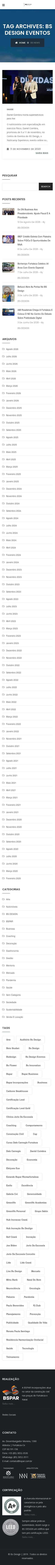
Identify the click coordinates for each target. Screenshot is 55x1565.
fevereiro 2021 (13, 804)
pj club (37, 1305)
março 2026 (12, 385)
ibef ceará (11, 1236)
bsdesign (11, 1056)
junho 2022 (12, 694)
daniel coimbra (38, 1151)
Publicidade (12, 1322)
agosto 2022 (12, 679)
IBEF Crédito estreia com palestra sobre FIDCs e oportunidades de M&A (34, 240)
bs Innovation (33, 1065)
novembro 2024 (14, 496)
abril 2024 (11, 547)
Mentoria (10, 965)
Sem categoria (13, 994)
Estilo (9, 1185)
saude (10, 109)
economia (32, 1159)
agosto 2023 (12, 598)
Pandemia (11, 980)
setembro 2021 (13, 753)
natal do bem (34, 1279)
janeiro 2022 (12, 731)
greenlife (11, 1202)
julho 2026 (11, 356)
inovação (31, 1236)
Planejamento (13, 1314)
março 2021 (12, 797)
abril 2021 (11, 790)
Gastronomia (12, 950)
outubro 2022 (13, 665)
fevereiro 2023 (13, 635)
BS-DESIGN (23, 227)
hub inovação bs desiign (19, 1228)
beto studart (12, 1048)
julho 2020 (11, 856)
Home (21, 42)
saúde (9, 1348)
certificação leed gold (18, 1108)
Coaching (10, 936)
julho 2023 (11, 606)
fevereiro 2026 (13, 393)
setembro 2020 (13, 841)
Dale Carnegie (13, 1151)
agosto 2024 (12, 518)
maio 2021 (11, 782)
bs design (34, 1048)
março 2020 (12, 870)
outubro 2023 (13, 584)
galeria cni (12, 1193)
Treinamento (12, 1356)
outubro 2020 (13, 834)
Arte (8, 899)
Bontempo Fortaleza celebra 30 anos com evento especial (33, 265)
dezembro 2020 (14, 819)
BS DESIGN (12, 914)
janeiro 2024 (12, 562)
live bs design (14, 1271)
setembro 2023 (13, 591)
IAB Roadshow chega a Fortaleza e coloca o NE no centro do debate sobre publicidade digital (35, 313)
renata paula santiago (18, 1331)
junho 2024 (12, 532)
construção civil (15, 1133)
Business (10, 928)
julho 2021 (11, 768)
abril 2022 (11, 709)
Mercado (10, 972)
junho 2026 (12, 363)
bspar (9, 1073)
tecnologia (28, 1348)
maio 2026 (11, 371)
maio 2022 (11, 701)
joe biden (11, 1245)
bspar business (30, 1073)
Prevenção (35, 1314)
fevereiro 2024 (13, 554)
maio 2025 (11, 451)
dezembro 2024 (14, 488)
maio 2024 (11, 540)
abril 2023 (11, 621)
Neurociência (13, 1288)
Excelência (27, 1185)
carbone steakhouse (17, 1091)
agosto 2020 (12, 848)
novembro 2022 (14, 657)
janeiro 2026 (12, 400)
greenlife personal (16, 1211)
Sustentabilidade (14, 1009)
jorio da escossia (35, 1245)
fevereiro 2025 (13, 474)
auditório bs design (30, 1039)
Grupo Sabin (41, 1211)
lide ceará (25, 1262)
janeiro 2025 (12, 481)
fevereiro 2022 (13, 723)
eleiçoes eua (13, 1168)
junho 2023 (12, 613)
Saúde (9, 987)
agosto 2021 (12, 760)
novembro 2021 (14, 738)
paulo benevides (15, 1305)
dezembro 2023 (14, 569)
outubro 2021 (13, 746)
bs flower (11, 1065)
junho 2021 (12, 775)
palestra (10, 1296)
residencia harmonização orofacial (24, 1339)
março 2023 (12, 628)
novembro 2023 (14, 576)
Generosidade (34, 1193)
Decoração (11, 943)
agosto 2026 (12, 349)
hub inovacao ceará (16, 1219)
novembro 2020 (14, 826)
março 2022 (12, 716)
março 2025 (12, 466)
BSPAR (9, 921)
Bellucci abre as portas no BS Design (32, 288)
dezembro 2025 (14, 407)
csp (35, 1133)
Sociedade (11, 1002)
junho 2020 (12, 863)
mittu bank (12, 1279)
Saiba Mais (42, 153)
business (42, 1082)
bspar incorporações (17, 1082)
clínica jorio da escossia (19, 1116)
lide (8, 1262)
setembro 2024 (13, 510)
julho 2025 (11, 444)
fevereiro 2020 (13, 878)
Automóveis (11, 906)
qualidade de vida (37, 1322)
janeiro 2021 (12, 812)
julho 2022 (11, 687)
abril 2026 (11, 378)
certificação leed (15, 1099)
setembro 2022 (13, 672)
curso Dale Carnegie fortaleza (22, 1142)
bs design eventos (35, 1056)
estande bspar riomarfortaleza (22, 1176)
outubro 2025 (13, 422)
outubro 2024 (13, 503)
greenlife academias (36, 1202)
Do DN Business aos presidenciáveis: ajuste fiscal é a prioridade (34, 213)
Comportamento (34, 1125)
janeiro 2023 (12, 643)
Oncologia (34, 1288)
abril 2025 (11, 459)
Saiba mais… (8, 1403)
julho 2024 (11, 525)
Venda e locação (14, 1016)
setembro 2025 (13, 429)
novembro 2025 (14, 415)
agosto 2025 (12, 437)
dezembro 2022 (14, 650)
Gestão (9, 958)
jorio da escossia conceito (20, 1253)
